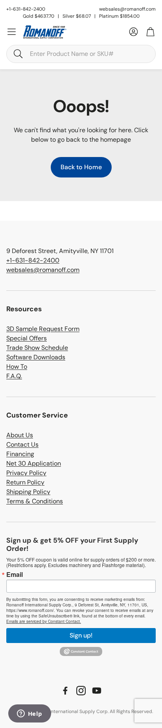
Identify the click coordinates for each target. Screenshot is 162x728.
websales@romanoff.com (127, 9)
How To (16, 366)
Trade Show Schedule (37, 348)
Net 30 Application (33, 463)
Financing (20, 454)
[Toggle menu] (11, 31)
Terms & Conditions (34, 501)
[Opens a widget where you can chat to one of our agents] (29, 714)
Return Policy (25, 482)
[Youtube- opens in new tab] (96, 690)
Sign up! (81, 635)
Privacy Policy (26, 473)
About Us (19, 435)
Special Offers (26, 338)
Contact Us (22, 444)
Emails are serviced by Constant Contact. (43, 621)
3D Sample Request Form (42, 329)
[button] (81, 54)
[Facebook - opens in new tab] (65, 690)
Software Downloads (35, 357)
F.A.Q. (14, 376)
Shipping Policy (28, 492)
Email (14, 574)
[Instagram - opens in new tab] (81, 690)
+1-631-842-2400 (32, 260)
